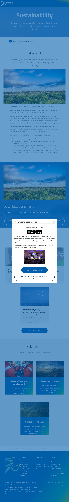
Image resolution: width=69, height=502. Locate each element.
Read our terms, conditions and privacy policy (34, 277)
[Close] (54, 221)
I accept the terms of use (34, 270)
